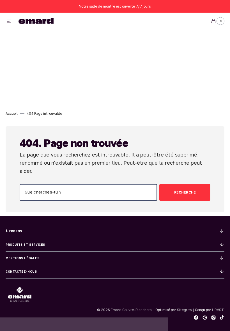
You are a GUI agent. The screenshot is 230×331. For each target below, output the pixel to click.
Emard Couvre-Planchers (131, 310)
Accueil (12, 113)
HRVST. (218, 310)
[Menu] (9, 21)
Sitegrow (184, 310)
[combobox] (88, 192)
